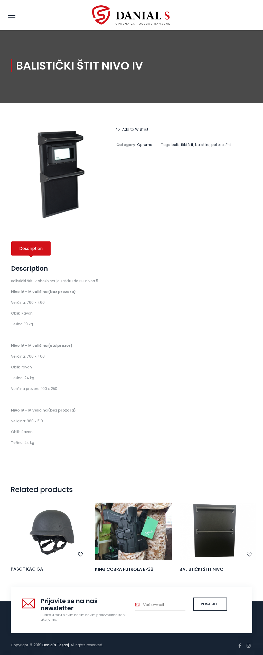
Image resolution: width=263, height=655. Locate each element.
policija (217, 144)
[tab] (31, 248)
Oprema (144, 144)
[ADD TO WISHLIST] (80, 554)
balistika (202, 144)
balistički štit (182, 144)
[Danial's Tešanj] (131, 15)
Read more (49, 540)
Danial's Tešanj (55, 645)
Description (31, 248)
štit (228, 144)
